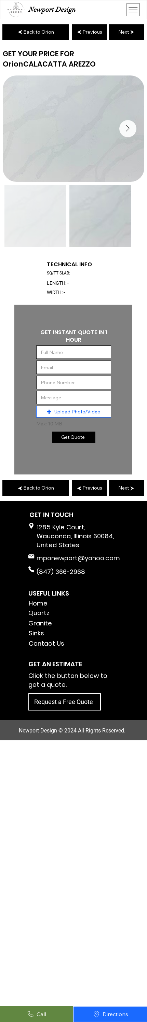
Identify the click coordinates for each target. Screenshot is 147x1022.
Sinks (36, 633)
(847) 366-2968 (61, 571)
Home (38, 603)
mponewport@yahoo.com (78, 558)
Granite (40, 623)
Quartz (39, 613)
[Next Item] (127, 128)
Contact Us (46, 643)
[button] (73, 412)
